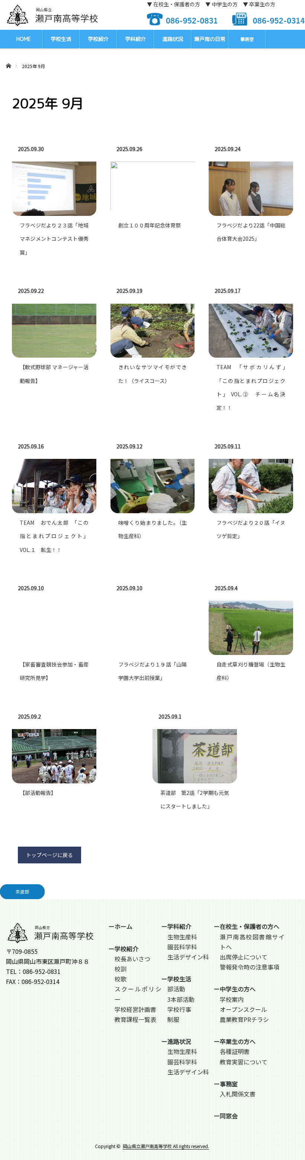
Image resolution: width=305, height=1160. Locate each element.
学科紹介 (135, 38)
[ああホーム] (8, 57)
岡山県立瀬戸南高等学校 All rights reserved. (166, 1146)
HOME (23, 38)
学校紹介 (98, 38)
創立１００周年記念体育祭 (149, 225)
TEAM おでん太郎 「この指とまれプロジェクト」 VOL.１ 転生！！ (54, 536)
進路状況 (172, 38)
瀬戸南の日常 (209, 38)
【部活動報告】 (38, 792)
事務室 (247, 39)
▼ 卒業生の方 (259, 4)
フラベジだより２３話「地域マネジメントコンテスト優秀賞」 (54, 238)
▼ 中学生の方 (221, 4)
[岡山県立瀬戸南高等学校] (51, 15)
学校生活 (61, 38)
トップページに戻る (49, 855)
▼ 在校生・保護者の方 (173, 4)
